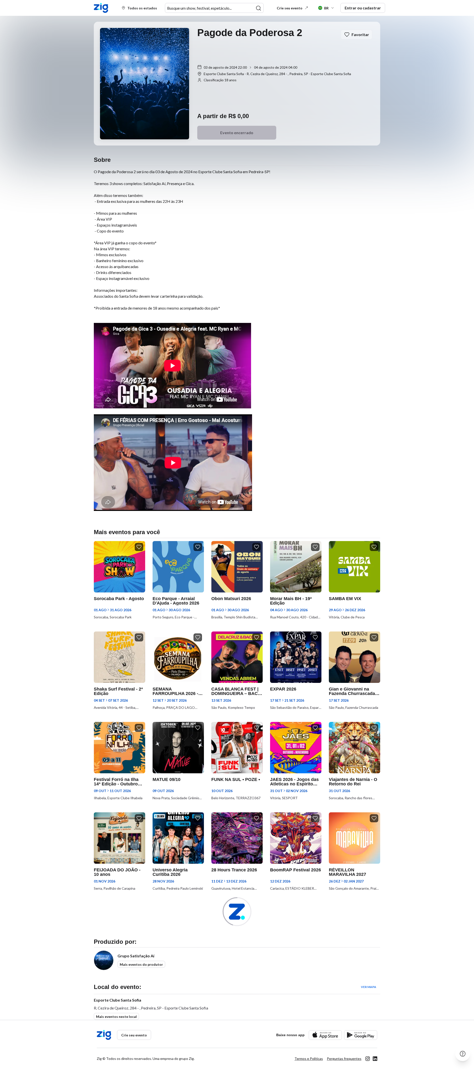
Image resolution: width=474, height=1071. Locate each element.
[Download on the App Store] (325, 1035)
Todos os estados (142, 8)
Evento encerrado (236, 132)
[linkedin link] (375, 1058)
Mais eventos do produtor (141, 964)
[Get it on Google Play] (360, 1035)
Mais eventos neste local (116, 1016)
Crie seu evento (289, 8)
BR (326, 8)
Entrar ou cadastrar (363, 7)
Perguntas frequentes (344, 1058)
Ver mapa (368, 987)
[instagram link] (367, 1058)
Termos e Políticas (309, 1058)
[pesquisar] (258, 8)
